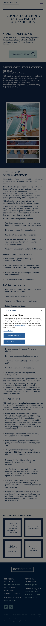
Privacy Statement (20, 325)
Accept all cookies (13, 342)
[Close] (41, 310)
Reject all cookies (13, 335)
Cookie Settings (8, 331)
